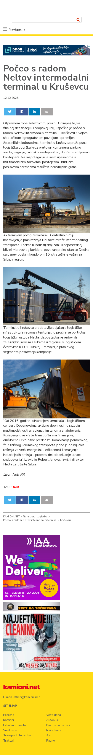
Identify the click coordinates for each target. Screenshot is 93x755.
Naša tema (53, 730)
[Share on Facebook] (22, 111)
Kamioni (8, 720)
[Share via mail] (47, 111)
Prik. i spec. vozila (58, 725)
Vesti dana (53, 715)
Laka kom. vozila (14, 725)
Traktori (8, 741)
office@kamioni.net (26, 697)
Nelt (16, 487)
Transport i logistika (17, 735)
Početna (8, 715)
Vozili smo (10, 730)
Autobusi (52, 720)
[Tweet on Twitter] (10, 111)
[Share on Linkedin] (34, 111)
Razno (50, 741)
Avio (49, 735)
